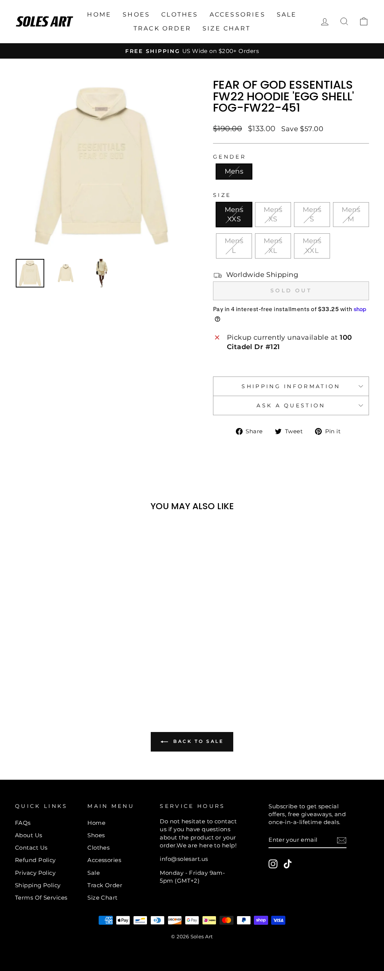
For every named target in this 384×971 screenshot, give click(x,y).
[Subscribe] (341, 840)
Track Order (162, 28)
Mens (234, 171)
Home (99, 14)
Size (222, 195)
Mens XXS (234, 214)
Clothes (179, 14)
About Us (28, 835)
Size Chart (226, 28)
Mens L (234, 245)
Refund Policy (35, 860)
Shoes (136, 14)
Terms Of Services (41, 897)
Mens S (312, 214)
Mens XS (273, 214)
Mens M (351, 214)
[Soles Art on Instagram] (273, 863)
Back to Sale (197, 741)
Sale (287, 14)
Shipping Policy (38, 885)
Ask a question (290, 405)
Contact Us (31, 847)
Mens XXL (312, 245)
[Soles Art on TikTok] (287, 863)
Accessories (238, 14)
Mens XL (273, 245)
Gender (229, 156)
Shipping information (291, 386)
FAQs (23, 822)
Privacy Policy (35, 872)
